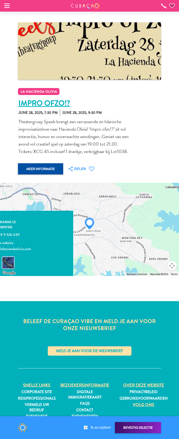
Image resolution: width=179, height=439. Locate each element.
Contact (84, 410)
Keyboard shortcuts (137, 274)
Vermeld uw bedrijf (37, 407)
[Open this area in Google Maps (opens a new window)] (9, 273)
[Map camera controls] (172, 265)
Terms (174, 274)
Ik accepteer (101, 427)
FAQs (85, 403)
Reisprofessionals (37, 398)
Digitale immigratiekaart (85, 394)
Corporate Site (36, 392)
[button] (85, 6)
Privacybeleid (144, 392)
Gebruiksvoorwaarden (144, 398)
